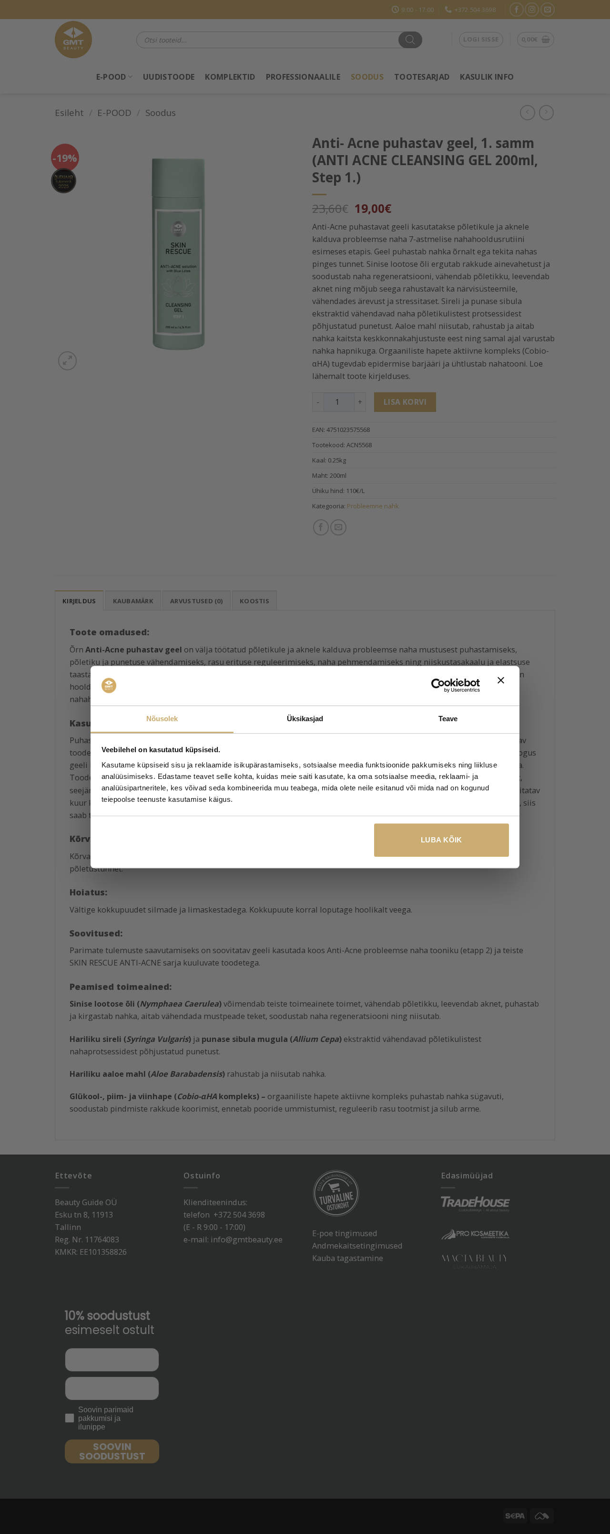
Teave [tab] (448, 718)
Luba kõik (441, 840)
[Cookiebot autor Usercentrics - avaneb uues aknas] (438, 686)
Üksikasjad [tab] (305, 718)
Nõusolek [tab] (162, 718)
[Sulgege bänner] (503, 686)
